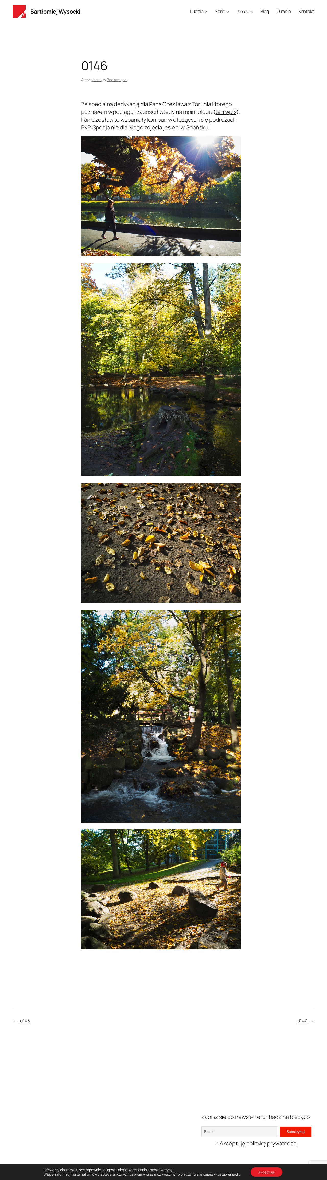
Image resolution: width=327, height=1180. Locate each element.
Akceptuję (266, 1172)
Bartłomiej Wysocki (55, 11)
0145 (25, 1021)
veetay (97, 79)
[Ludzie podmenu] (205, 11)
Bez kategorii (117, 79)
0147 (302, 1021)
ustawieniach (228, 1174)
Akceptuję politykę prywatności (259, 1143)
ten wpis (225, 112)
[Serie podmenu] (227, 11)
